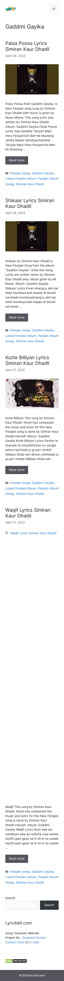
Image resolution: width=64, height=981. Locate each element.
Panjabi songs (20, 173)
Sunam (40, 937)
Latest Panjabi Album (20, 178)
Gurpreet (28, 937)
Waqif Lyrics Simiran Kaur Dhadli (27, 513)
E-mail (34, 942)
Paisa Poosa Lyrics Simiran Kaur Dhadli (27, 46)
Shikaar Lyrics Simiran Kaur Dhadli (29, 203)
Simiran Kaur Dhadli (30, 184)
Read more (17, 160)
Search (10, 898)
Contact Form (15, 942)
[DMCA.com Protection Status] (16, 962)
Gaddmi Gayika (43, 173)
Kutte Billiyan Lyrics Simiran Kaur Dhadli (27, 360)
